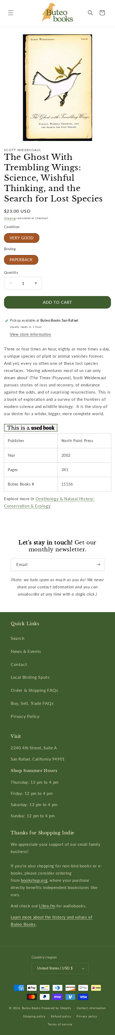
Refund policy (61, 1016)
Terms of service (60, 1024)
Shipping (10, 218)
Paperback (21, 259)
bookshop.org (34, 880)
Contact (19, 664)
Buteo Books (31, 1008)
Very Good (22, 238)
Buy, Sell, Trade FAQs (32, 703)
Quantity (11, 272)
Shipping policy (34, 1016)
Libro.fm (47, 905)
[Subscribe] (98, 564)
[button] (11, 13)
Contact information (91, 1008)
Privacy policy (86, 1016)
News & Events (26, 651)
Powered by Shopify (56, 1008)
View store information (30, 334)
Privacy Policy (25, 716)
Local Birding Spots (30, 677)
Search (18, 638)
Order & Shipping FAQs (34, 690)
